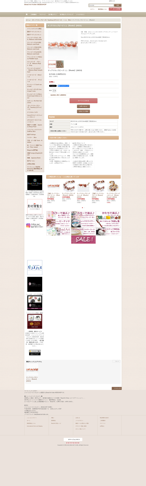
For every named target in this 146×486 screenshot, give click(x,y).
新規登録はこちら (102, 9)
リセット (117, 361)
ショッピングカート (32, 417)
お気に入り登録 (83, 111)
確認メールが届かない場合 (82, 423)
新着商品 (53, 420)
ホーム (28, 420)
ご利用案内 (102, 420)
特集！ (53, 417)
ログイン (92, 9)
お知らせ (78, 417)
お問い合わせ (83, 106)
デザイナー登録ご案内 (81, 426)
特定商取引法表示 (104, 417)
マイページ (102, 423)
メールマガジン (79, 420)
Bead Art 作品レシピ (56, 423)
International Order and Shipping (34, 426)
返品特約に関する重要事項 (58, 95)
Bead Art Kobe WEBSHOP (35, 4)
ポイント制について (80, 429)
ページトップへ (117, 388)
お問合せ (102, 426)
